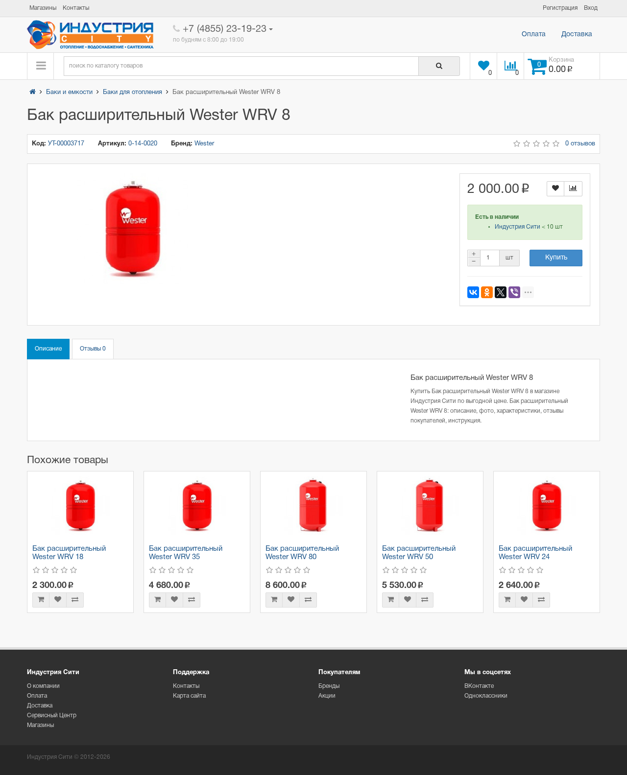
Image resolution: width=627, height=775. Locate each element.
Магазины (40, 725)
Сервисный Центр (51, 715)
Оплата (534, 34)
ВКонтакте (479, 686)
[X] (500, 292)
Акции (327, 696)
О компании (43, 686)
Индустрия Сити (517, 227)
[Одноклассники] (487, 292)
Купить (556, 258)
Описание (48, 349)
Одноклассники (485, 696)
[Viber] (514, 292)
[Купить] (40, 600)
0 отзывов (580, 144)
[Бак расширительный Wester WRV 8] (132, 229)
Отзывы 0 (93, 349)
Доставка (576, 34)
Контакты (186, 686)
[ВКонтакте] (473, 292)
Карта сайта (189, 696)
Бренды (328, 686)
